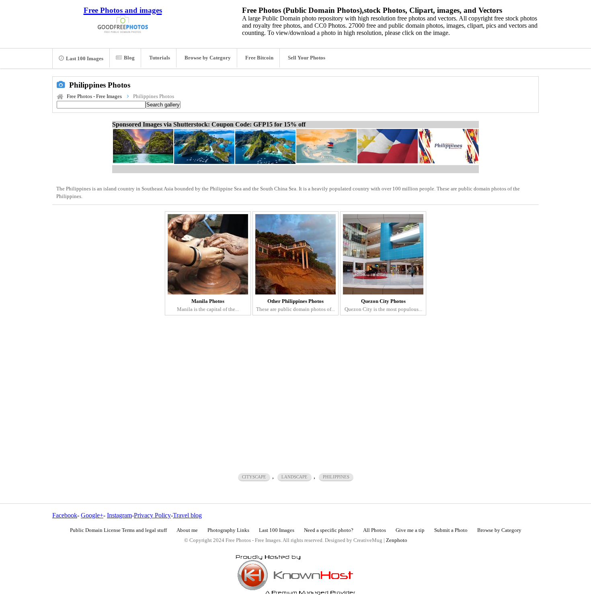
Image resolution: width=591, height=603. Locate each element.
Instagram (119, 515)
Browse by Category (208, 58)
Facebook (64, 515)
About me (187, 530)
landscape (294, 476)
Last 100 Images (84, 58)
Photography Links (228, 530)
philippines (336, 476)
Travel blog (187, 515)
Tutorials (159, 58)
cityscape (254, 476)
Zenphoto (396, 540)
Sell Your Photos (306, 58)
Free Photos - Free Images (94, 96)
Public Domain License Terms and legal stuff (118, 530)
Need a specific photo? (328, 530)
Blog (129, 58)
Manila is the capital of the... (208, 305)
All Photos (374, 530)
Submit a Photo (451, 530)
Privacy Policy (152, 515)
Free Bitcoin (259, 58)
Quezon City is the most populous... (383, 305)
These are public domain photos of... (295, 305)
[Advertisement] (295, 388)
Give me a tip (410, 530)
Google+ (92, 515)
